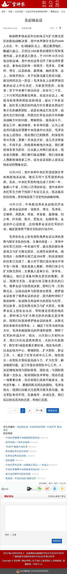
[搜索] (51, 3)
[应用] (57, 3)
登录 (7, 535)
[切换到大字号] (60, 28)
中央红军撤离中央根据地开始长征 (23, 437)
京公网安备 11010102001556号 (34, 571)
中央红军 (51, 427)
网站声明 (26, 560)
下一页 (39, 410)
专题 (10, 12)
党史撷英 (10, 460)
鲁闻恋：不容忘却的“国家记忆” (21, 478)
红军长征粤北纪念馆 (16, 455)
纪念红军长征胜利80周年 (37, 12)
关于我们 (36, 560)
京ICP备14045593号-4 (13, 553)
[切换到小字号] (57, 28)
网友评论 (8, 496)
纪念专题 (19, 12)
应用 (57, 6)
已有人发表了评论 (56, 496)
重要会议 (54, 12)
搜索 (51, 6)
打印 (6, 489)
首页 (3, 12)
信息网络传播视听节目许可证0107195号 (45, 553)
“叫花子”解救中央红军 (17, 446)
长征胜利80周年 (37, 427)
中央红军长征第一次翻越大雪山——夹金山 (27, 464)
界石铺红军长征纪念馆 (17, 451)
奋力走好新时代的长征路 (18, 474)
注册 (14, 535)
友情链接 (57, 560)
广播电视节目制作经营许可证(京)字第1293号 (33, 556)
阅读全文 (52, 410)
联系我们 (46, 560)
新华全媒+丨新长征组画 (18, 442)
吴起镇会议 (22, 427)
